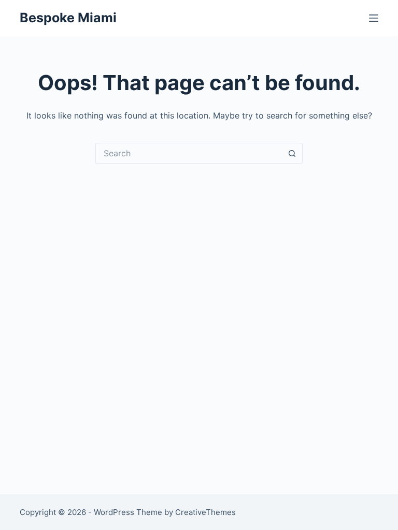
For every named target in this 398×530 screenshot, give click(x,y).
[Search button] (292, 153)
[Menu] (373, 18)
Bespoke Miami (68, 17)
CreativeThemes (205, 512)
